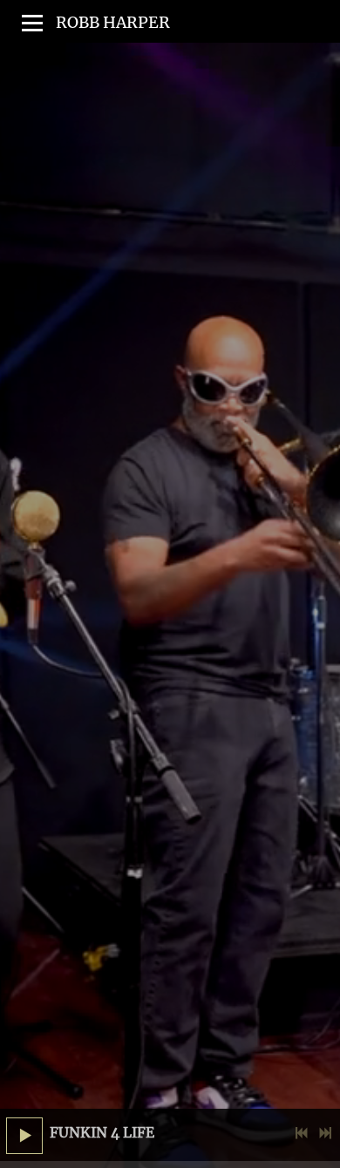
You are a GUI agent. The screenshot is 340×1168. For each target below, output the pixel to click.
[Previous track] (301, 1133)
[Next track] (325, 1133)
